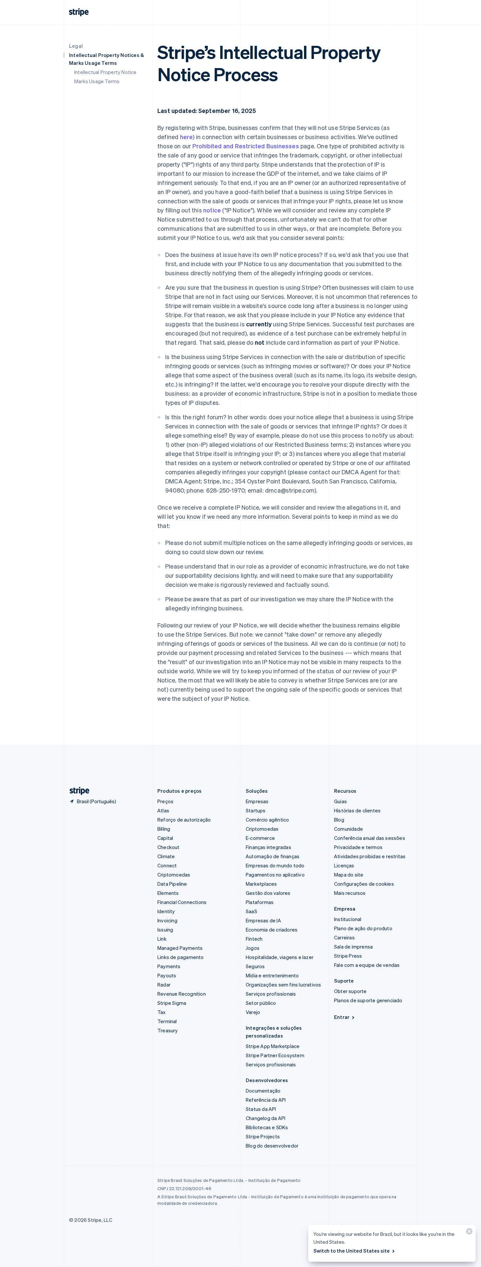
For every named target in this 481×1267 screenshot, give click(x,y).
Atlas (163, 810)
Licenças (344, 865)
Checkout (168, 847)
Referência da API (266, 1099)
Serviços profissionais (271, 993)
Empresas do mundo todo (275, 865)
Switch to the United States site (351, 1250)
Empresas (257, 801)
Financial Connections (181, 902)
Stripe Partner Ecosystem (275, 1055)
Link (162, 938)
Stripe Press (348, 955)
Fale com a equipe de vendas (367, 965)
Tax (161, 1012)
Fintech (254, 938)
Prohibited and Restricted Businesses (245, 146)
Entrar (341, 1017)
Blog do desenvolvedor (272, 1145)
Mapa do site (348, 874)
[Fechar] (468, 1233)
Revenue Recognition (181, 993)
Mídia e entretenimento (272, 975)
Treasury (167, 1030)
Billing (163, 828)
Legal (76, 46)
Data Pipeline (172, 883)
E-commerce (260, 838)
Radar (163, 984)
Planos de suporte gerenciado (368, 1000)
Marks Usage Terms (96, 81)
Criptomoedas (173, 874)
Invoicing (167, 920)
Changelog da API (265, 1118)
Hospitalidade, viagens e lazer (279, 957)
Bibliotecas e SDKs (267, 1127)
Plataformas (260, 902)
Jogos (252, 948)
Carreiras (344, 937)
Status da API (261, 1109)
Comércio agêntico (267, 819)
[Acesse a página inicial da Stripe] (77, 791)
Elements (168, 893)
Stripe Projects (263, 1136)
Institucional (348, 919)
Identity (166, 911)
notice (212, 210)
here (186, 136)
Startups (256, 810)
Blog (339, 819)
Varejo (253, 1012)
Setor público (261, 1003)
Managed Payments (180, 948)
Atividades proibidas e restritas (369, 856)
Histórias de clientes (357, 810)
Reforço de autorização (184, 819)
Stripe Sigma (171, 1003)
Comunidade (348, 828)
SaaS (251, 911)
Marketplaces (261, 883)
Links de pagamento (180, 957)
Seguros (255, 966)
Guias (340, 801)
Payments (169, 966)
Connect (167, 865)
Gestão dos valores (268, 893)
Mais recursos (350, 893)
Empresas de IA (263, 920)
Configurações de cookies (364, 883)
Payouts (166, 975)
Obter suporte (350, 991)
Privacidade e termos (358, 847)
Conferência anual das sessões (369, 838)
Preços (165, 801)
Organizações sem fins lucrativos (283, 984)
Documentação (263, 1090)
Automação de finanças (272, 856)
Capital (165, 838)
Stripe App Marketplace (272, 1046)
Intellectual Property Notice (105, 72)
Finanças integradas (268, 847)
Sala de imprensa (353, 946)
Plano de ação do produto (363, 928)
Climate (166, 856)
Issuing (165, 929)
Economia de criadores (271, 929)
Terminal (167, 1021)
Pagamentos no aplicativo (275, 874)
